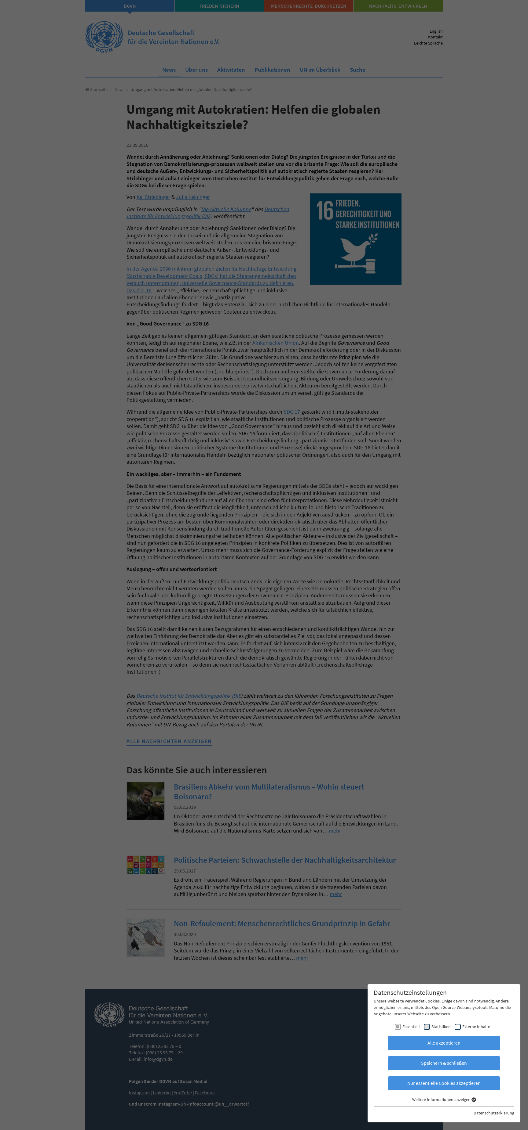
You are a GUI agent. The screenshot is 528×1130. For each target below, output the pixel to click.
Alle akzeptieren (443, 1043)
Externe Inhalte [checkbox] (476, 1026)
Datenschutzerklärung (494, 1113)
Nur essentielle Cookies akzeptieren (444, 1083)
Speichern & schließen (444, 1063)
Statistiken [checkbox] (441, 1026)
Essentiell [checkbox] (411, 1026)
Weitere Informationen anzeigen (441, 1099)
